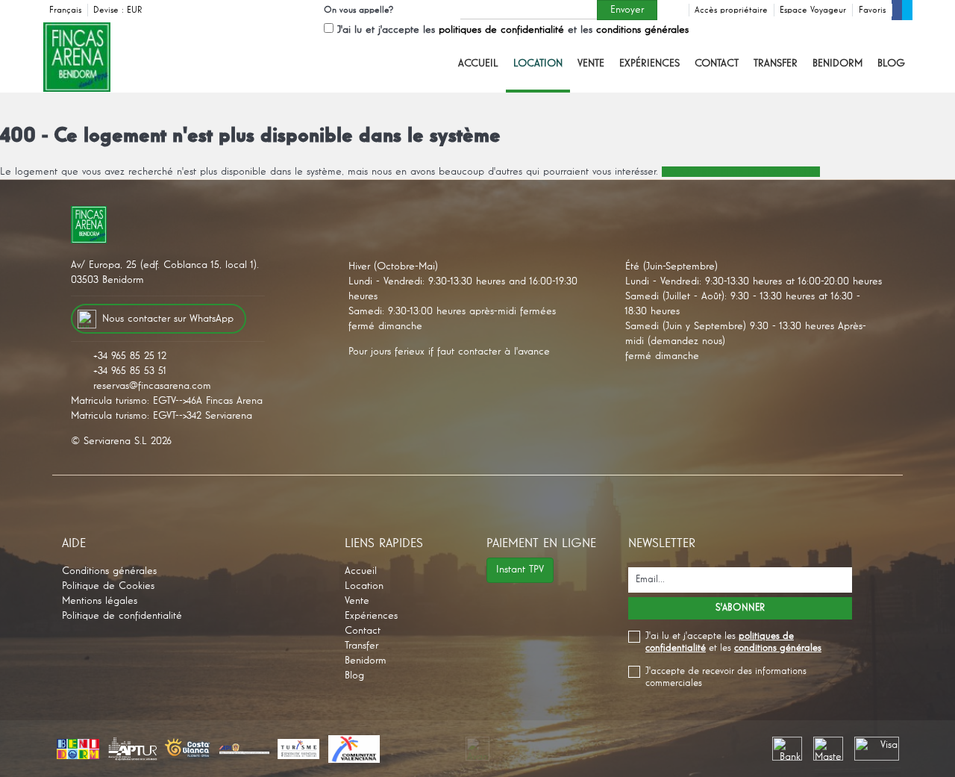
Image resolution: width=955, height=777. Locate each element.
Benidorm (837, 63)
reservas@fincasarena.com (152, 386)
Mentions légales (99, 601)
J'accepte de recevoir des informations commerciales (726, 677)
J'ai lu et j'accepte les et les (513, 30)
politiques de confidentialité (501, 30)
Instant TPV (520, 569)
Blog (891, 63)
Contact (717, 63)
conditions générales (642, 30)
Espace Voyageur (813, 10)
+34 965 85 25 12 (129, 356)
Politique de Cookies (108, 586)
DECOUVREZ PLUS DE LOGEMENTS (741, 171)
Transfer (776, 63)
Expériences (649, 63)
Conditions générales (109, 571)
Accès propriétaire (731, 10)
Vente (590, 63)
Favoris (872, 10)
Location (538, 63)
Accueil (478, 63)
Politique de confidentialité (122, 616)
